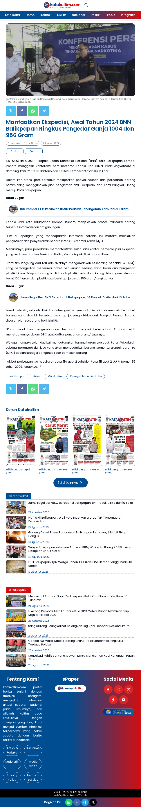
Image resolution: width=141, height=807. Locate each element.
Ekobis (110, 15)
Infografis (128, 15)
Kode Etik (12, 762)
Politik (95, 15)
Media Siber (33, 764)
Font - (34, 151)
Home (30, 15)
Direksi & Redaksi (12, 750)
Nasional (78, 15)
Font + (15, 151)
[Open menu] (94, 5)
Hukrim (61, 15)
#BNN (36, 376)
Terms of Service (33, 777)
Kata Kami (12, 15)
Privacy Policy (12, 777)
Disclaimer (33, 748)
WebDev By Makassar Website (70, 795)
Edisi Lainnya (68, 482)
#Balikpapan (17, 376)
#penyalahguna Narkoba (86, 376)
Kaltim (45, 15)
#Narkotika (55, 376)
